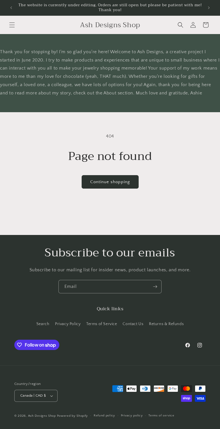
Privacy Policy (67, 324)
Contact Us (133, 324)
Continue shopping (110, 181)
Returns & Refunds (166, 324)
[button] (12, 25)
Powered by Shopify (72, 416)
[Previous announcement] (11, 7)
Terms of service (161, 415)
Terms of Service (101, 324)
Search (43, 324)
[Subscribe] (155, 286)
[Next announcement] (209, 7)
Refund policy (104, 415)
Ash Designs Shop (42, 416)
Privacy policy (132, 415)
